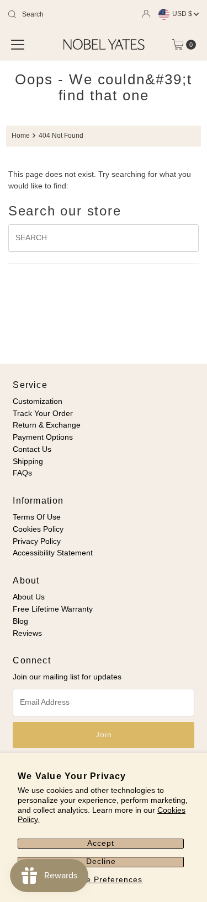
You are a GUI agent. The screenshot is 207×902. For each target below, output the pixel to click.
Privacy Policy (37, 541)
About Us (29, 597)
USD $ (183, 14)
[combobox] (61, 14)
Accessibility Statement (53, 553)
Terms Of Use (37, 517)
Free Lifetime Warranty (53, 609)
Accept (100, 843)
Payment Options (43, 437)
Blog (20, 621)
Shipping (28, 461)
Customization (37, 401)
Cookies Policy (38, 529)
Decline (101, 861)
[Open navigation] (18, 44)
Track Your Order (43, 413)
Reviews (27, 633)
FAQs (22, 473)
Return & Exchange (47, 425)
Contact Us (32, 449)
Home (21, 135)
